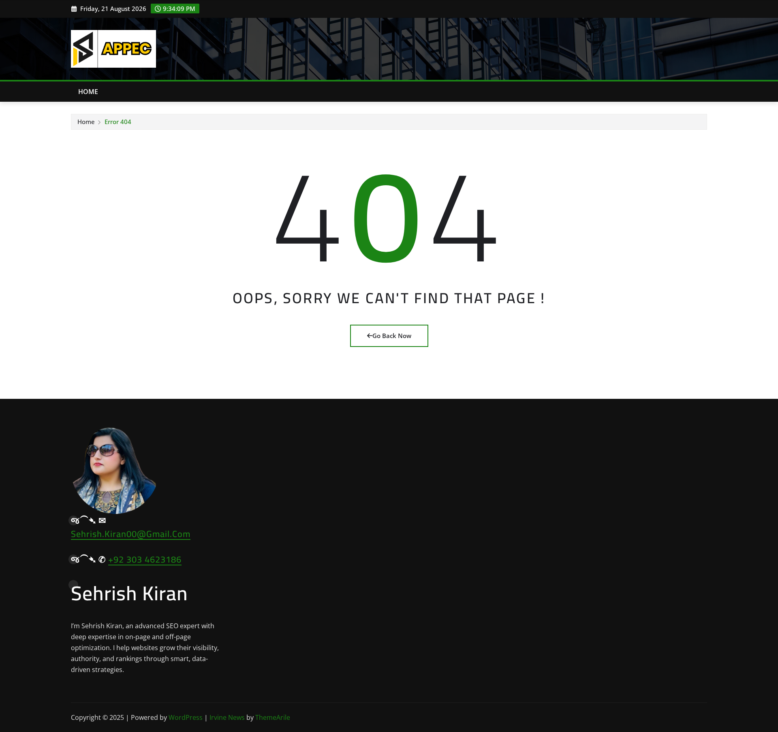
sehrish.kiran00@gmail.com (130, 533)
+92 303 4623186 (145, 559)
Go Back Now (391, 336)
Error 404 (118, 122)
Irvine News (227, 717)
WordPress (186, 717)
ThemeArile (272, 717)
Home (88, 91)
